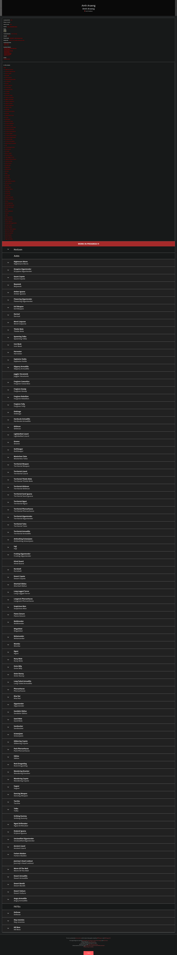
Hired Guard (8, 149)
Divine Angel (98, 940)
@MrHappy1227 (107, 938)
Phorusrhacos (8, 183)
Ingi (6, 145)
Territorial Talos (8, 139)
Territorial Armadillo (9, 141)
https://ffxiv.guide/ (92, 941)
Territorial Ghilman (9, 129)
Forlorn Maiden (8, 227)
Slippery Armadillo (9, 97)
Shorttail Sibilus (8, 155)
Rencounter (7, 51)
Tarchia (7, 213)
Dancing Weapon (9, 211)
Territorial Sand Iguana (10, 131)
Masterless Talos (9, 121)
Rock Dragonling (9, 203)
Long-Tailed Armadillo (10, 181)
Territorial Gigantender (10, 137)
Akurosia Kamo (78, 938)
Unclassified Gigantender (11, 223)
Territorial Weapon (9, 123)
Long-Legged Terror (9, 157)
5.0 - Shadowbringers (12, 26)
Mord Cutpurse (8, 85)
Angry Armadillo (9, 239)
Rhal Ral (7, 185)
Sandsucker (7, 193)
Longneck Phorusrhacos (10, 159)
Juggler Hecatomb (9, 99)
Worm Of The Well (9, 231)
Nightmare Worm (9, 69)
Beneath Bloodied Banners (10, 48)
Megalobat (7, 167)
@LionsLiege (84, 940)
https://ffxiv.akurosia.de (93, 944)
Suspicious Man (8, 161)
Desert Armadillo (9, 233)
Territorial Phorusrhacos (10, 135)
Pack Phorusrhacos (9, 199)
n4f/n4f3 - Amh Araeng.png (16, 38)
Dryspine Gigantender (10, 71)
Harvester (7, 93)
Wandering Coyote (9, 207)
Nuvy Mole (7, 175)
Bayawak (7, 75)
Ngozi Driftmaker (9, 219)
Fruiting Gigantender (10, 147)
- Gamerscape (7, 58)
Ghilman (7, 113)
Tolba (6, 215)
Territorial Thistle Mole (10, 127)
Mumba (7, 171)
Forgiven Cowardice (9, 101)
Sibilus (6, 201)
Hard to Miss (7, 49)
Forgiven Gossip (8, 103)
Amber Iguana (8, 77)
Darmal (6, 83)
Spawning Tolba (8, 89)
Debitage (7, 109)
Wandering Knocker (9, 205)
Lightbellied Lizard (9, 115)
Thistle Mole (8, 87)
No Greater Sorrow (8, 50)
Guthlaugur (7, 119)
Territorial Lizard (9, 125)
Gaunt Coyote (8, 73)
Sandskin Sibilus (9, 189)
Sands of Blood (7, 54)
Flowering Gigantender (10, 79)
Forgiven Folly (8, 107)
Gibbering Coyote (9, 197)
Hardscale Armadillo (9, 111)
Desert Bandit (8, 235)
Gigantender (8, 187)
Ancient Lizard (8, 225)
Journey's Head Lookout (10, 229)
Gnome (6, 117)
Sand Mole (7, 191)
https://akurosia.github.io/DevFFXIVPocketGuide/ (95, 945)
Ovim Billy (7, 177)
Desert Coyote (8, 153)
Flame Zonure (8, 163)
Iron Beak (7, 91)
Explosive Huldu (8, 95)
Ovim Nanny (8, 179)
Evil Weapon (8, 81)
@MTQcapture (99, 938)
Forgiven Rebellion (9, 105)
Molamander (8, 169)
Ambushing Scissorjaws (10, 143)
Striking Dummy (8, 217)
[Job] (5, 30)
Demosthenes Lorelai (92, 940)
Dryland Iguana (8, 221)
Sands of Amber (8, 53)
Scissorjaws (7, 195)
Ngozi (6, 173)
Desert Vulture (8, 237)
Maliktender (8, 165)
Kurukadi (7, 151)
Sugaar (6, 209)
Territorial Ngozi (9, 133)
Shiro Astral (105, 940)
